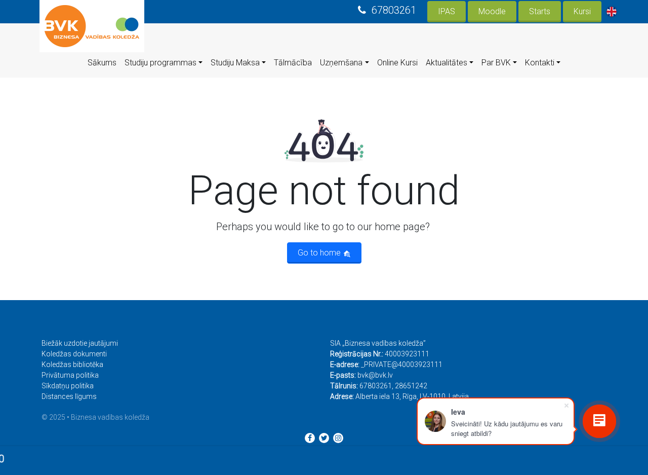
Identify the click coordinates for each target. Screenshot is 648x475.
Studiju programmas (160, 62)
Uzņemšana (341, 62)
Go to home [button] (320, 253)
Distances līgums (69, 396)
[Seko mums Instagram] (338, 438)
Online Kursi (397, 62)
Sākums (102, 62)
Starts (539, 11)
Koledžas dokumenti (74, 354)
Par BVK (496, 62)
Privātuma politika (70, 375)
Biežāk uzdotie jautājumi (80, 343)
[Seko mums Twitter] (324, 438)
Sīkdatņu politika (68, 386)
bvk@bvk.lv (375, 375)
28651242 (411, 386)
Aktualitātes (446, 62)
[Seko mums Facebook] (310, 438)
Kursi (582, 11)
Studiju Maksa (235, 62)
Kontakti (539, 62)
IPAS (446, 11)
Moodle (492, 11)
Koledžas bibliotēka (72, 364)
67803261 (394, 10)
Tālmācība (293, 62)
